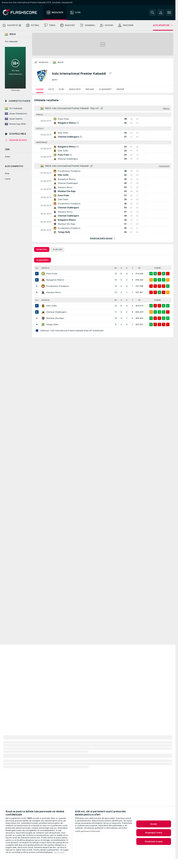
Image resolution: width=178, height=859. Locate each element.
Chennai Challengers (56, 312)
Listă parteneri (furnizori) (87, 831)
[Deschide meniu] (169, 12)
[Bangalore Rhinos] (43, 280)
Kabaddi (43, 62)
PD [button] (139, 268)
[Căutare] (152, 12)
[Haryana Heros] (43, 292)
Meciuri (89, 89)
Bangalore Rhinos (55, 279)
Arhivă (120, 89)
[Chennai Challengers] (43, 312)
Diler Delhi (51, 305)
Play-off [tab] (57, 249)
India (60, 62)
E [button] (126, 268)
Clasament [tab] (42, 260)
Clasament (105, 89)
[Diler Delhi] (43, 305)
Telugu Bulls (52, 324)
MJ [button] (116, 268)
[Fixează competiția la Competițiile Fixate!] (110, 73)
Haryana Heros (53, 292)
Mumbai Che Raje (55, 318)
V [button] (121, 268)
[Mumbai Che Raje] (43, 318)
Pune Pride (51, 273)
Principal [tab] (41, 249)
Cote (51, 89)
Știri (61, 89)
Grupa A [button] (45, 268)
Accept (153, 824)
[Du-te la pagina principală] (22, 12)
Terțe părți (59, 852)
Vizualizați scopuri (154, 841)
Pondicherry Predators (57, 286)
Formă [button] (157, 268)
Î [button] (132, 268)
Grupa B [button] (45, 300)
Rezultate (74, 89)
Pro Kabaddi (11, 41)
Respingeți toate (153, 832)
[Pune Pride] (43, 273)
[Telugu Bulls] (43, 324)
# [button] (36, 268)
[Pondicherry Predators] (43, 286)
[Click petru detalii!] (102, 121)
